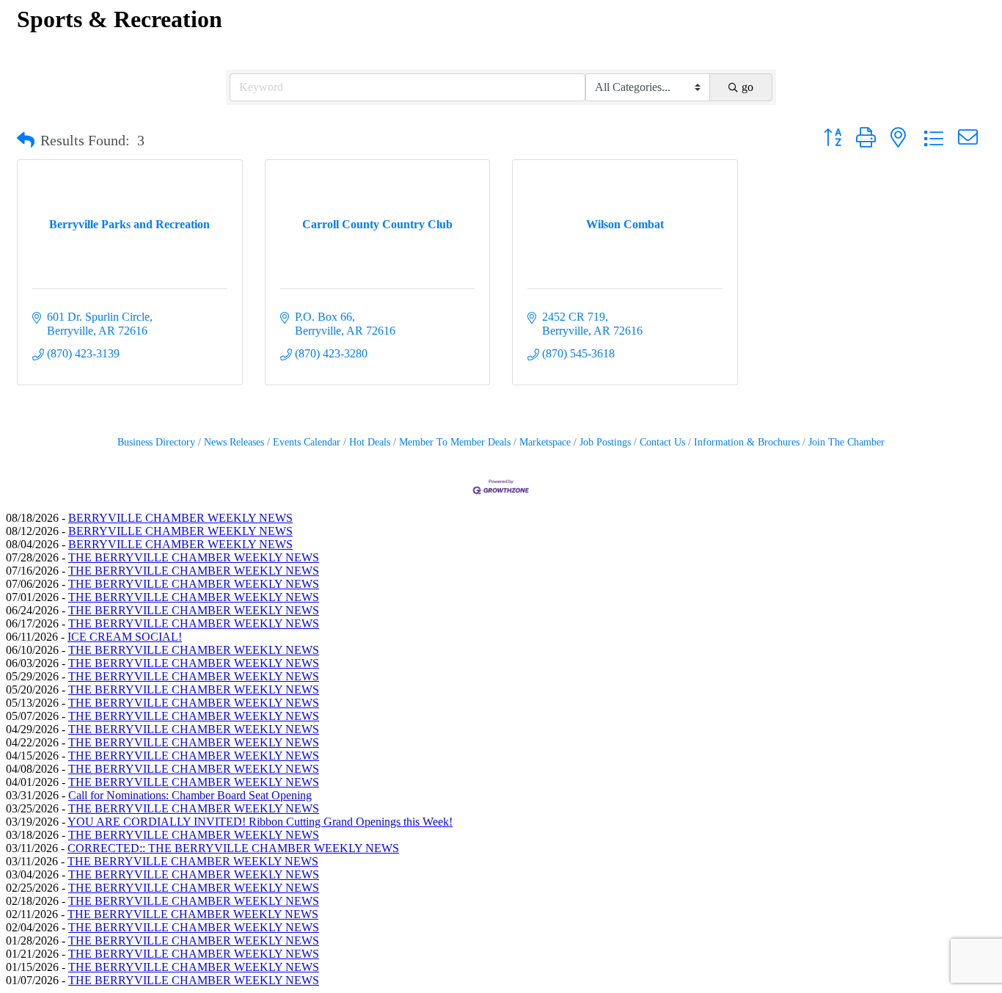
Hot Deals (369, 442)
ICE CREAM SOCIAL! (124, 636)
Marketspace (545, 442)
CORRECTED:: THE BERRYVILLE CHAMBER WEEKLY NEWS (233, 848)
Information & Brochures (747, 442)
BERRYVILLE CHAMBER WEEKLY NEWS (180, 518)
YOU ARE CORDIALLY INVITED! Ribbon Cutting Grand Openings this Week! (260, 821)
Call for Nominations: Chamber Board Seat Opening (190, 795)
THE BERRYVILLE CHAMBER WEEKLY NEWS (193, 557)
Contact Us (662, 442)
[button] (25, 140)
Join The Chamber (846, 442)
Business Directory (156, 442)
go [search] (747, 87)
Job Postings (605, 442)
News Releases (234, 442)
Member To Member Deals (455, 442)
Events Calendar (306, 442)
